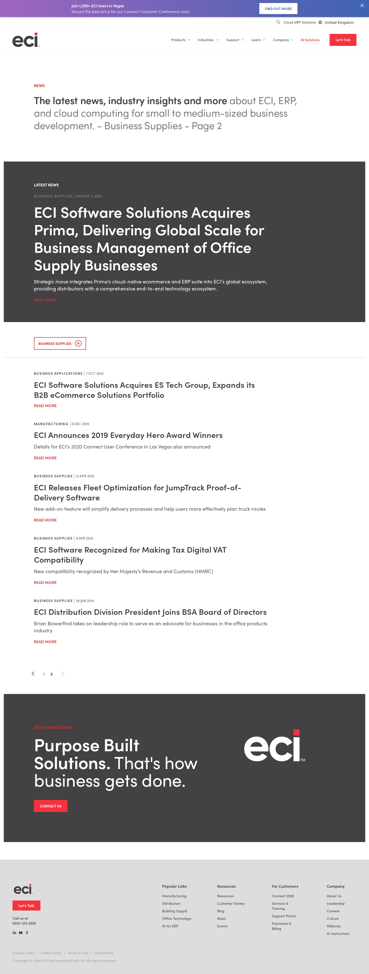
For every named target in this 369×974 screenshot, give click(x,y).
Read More (45, 299)
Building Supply (174, 911)
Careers (333, 911)
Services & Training (280, 906)
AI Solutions (310, 39)
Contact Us (51, 805)
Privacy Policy (24, 952)
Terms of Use (78, 952)
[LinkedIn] (14, 933)
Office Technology (176, 918)
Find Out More (278, 8)
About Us (334, 895)
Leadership (336, 903)
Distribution (171, 903)
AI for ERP (170, 926)
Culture (333, 918)
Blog (220, 911)
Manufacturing (174, 895)
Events (222, 926)
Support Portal (284, 916)
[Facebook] (27, 933)
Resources (225, 895)
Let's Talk (343, 39)
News (221, 918)
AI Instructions (338, 933)
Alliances (334, 926)
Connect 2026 (283, 895)
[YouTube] (21, 933)
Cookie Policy (51, 952)
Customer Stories (230, 903)
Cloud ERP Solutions (300, 22)
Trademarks (103, 952)
